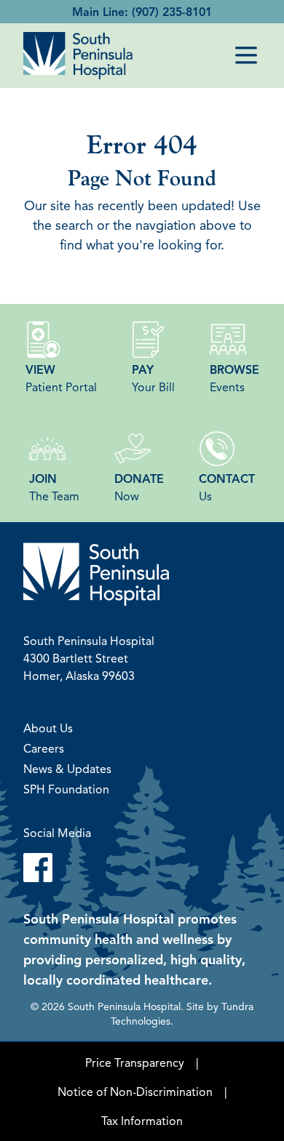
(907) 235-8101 (172, 11)
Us (227, 487)
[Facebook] (142, 867)
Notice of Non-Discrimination (135, 1091)
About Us (48, 728)
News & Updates (67, 768)
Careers (43, 748)
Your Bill (153, 378)
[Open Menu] (246, 55)
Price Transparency (134, 1062)
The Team (54, 487)
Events (234, 378)
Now (139, 487)
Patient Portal (61, 378)
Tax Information (142, 1120)
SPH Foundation (66, 789)
